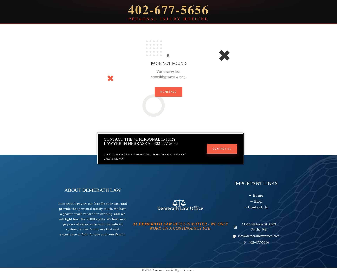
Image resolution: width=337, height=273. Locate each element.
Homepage (168, 92)
